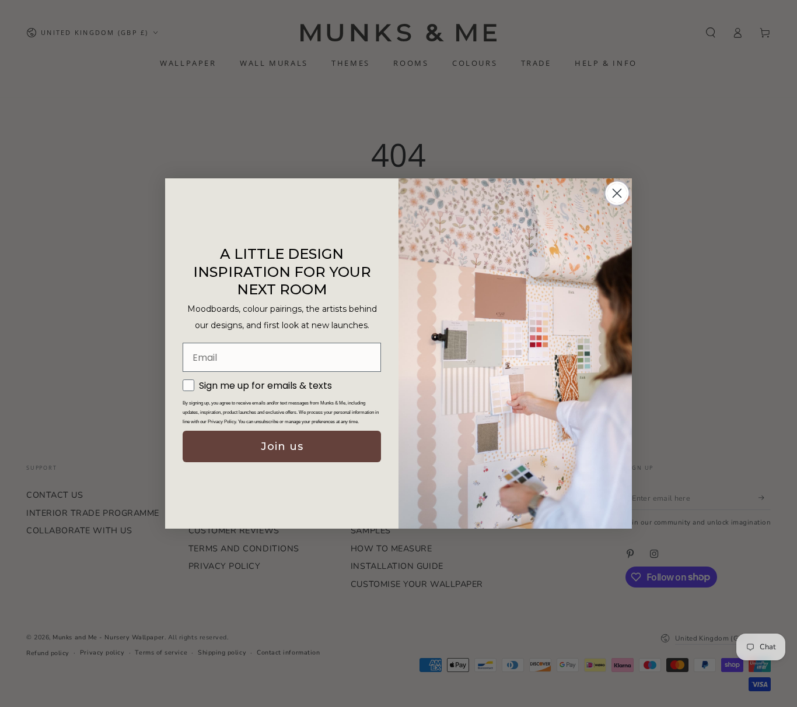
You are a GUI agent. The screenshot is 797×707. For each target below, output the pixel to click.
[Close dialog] (617, 193)
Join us (282, 446)
